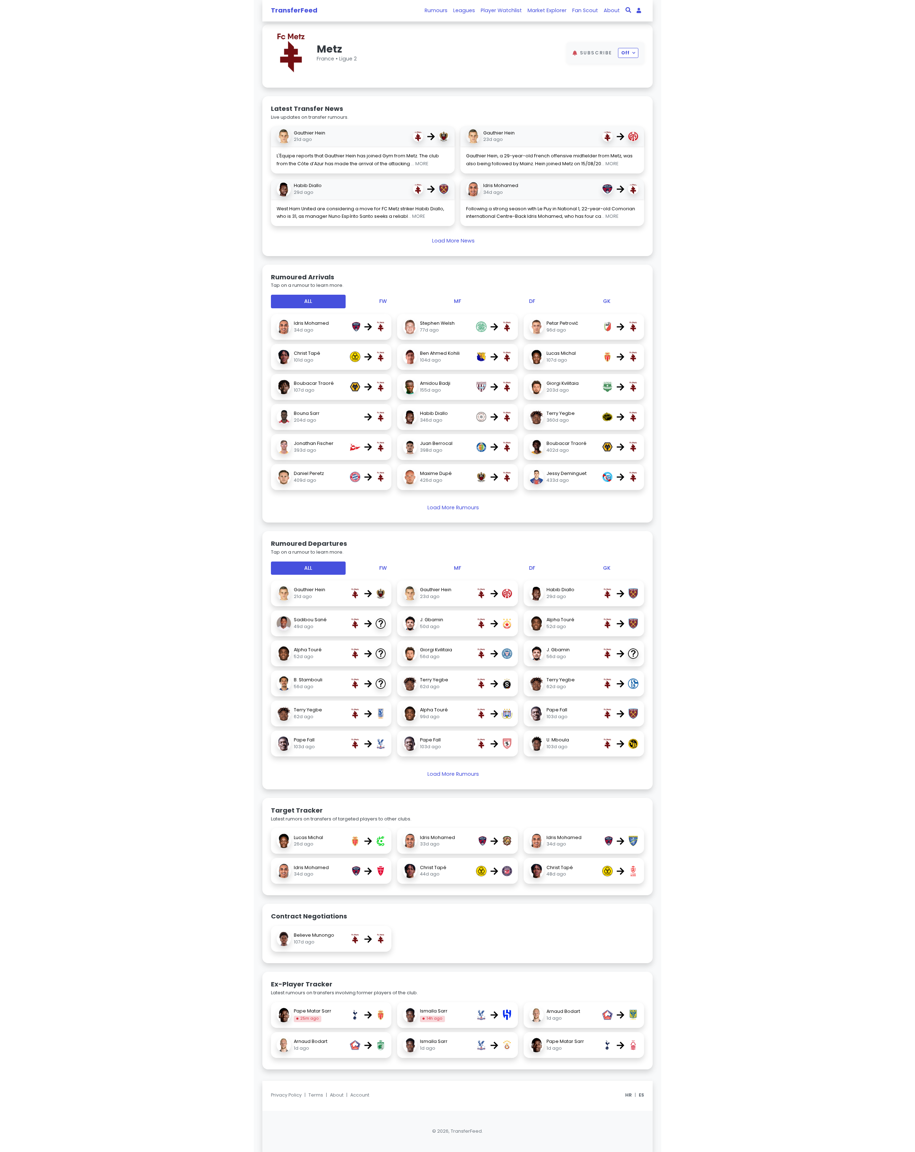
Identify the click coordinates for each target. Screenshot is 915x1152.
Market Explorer (547, 10)
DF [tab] (532, 301)
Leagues (464, 10)
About (612, 10)
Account (359, 1095)
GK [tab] (606, 301)
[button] (553, 53)
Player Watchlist (501, 10)
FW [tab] (383, 301)
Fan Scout (585, 10)
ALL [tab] (308, 301)
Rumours (436, 10)
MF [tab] (457, 301)
